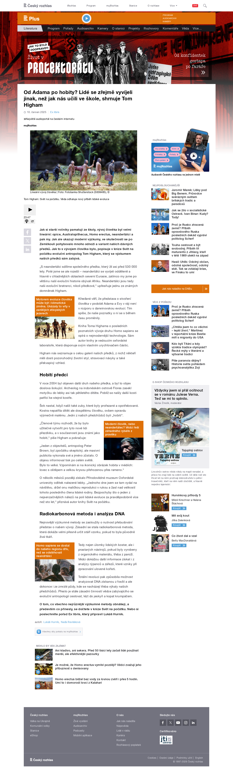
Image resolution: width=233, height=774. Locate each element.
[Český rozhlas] (38, 5)
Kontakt (121, 740)
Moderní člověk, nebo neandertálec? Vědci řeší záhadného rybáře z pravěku (122, 429)
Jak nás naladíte (125, 721)
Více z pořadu (162, 302)
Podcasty (78, 730)
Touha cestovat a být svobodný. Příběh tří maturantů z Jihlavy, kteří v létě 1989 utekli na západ (190, 250)
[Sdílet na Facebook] (27, 232)
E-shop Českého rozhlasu (171, 382)
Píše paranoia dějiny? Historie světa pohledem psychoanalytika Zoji (188, 364)
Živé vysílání (160, 160)
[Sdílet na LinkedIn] (27, 249)
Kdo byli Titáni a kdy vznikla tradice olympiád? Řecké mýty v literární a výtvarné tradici (189, 349)
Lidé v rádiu (123, 730)
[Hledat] (205, 5)
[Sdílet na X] (27, 240)
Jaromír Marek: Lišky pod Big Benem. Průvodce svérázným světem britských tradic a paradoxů (189, 197)
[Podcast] (26, 221)
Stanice (133, 5)
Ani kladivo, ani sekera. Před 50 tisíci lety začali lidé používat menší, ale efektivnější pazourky (97, 652)
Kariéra (120, 735)
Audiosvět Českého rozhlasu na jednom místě (175, 174)
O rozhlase (153, 5)
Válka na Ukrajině (40, 721)
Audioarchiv (169, 18)
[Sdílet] (32, 221)
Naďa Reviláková (70, 622)
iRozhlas (71, 5)
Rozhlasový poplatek (128, 744)
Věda (185, 28)
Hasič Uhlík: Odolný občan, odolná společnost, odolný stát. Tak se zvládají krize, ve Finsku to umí (190, 267)
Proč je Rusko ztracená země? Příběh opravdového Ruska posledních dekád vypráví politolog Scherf (189, 231)
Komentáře (170, 28)
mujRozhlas (112, 5)
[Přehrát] (30, 209)
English (199, 758)
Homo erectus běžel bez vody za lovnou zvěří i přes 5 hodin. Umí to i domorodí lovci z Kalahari (96, 680)
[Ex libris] (116, 58)
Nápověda (122, 725)
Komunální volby (40, 725)
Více (197, 28)
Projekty (134, 28)
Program (91, 5)
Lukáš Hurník (51, 622)
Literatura (30, 28)
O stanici (118, 28)
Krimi (174, 149)
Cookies (152, 758)
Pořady (68, 28)
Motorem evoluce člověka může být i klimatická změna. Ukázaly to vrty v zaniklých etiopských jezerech (54, 306)
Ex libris (54, 112)
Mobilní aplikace (82, 735)
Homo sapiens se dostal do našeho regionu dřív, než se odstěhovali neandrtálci (53, 551)
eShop (34, 735)
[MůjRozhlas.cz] (30, 125)
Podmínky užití (184, 758)
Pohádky (159, 154)
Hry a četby (160, 149)
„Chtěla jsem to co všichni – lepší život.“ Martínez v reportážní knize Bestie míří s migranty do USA (189, 332)
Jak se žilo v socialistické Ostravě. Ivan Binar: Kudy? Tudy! (190, 214)
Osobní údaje (166, 758)
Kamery (167, 21)
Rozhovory (151, 28)
